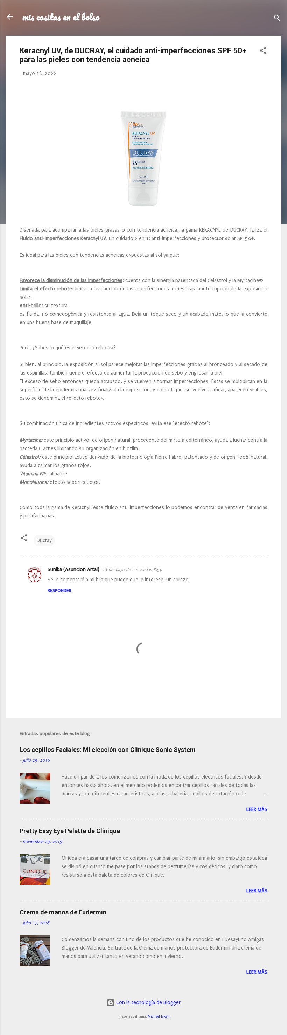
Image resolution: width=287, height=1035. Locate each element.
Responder (59, 590)
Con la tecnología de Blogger (148, 1003)
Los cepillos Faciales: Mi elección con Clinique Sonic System (108, 749)
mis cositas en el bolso (61, 16)
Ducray (44, 540)
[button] (263, 51)
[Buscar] (277, 19)
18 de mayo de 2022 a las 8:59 (132, 569)
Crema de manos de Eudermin (63, 912)
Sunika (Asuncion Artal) (73, 570)
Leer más (256, 810)
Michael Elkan (158, 1017)
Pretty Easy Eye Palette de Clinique (70, 831)
